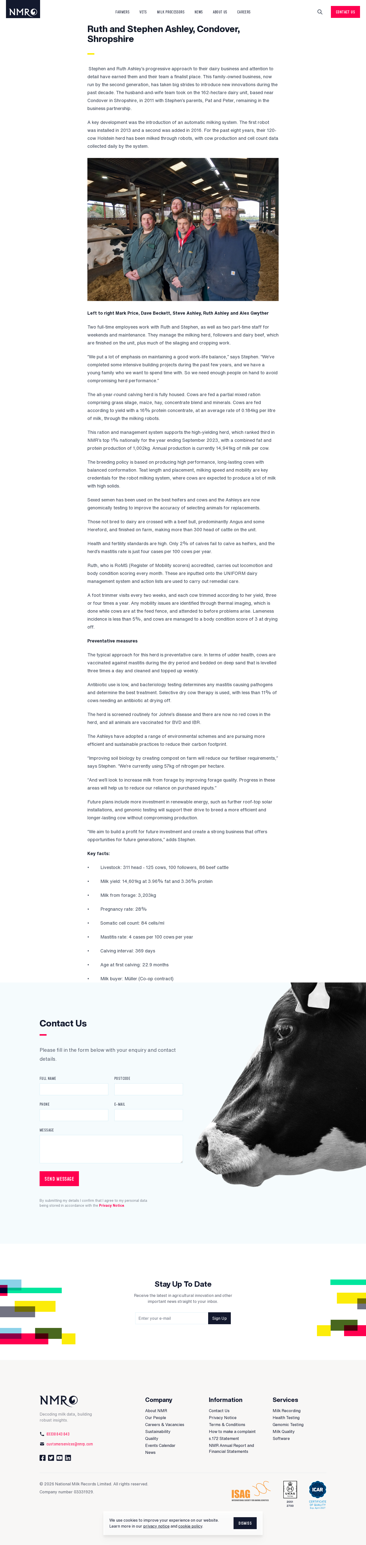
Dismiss (245, 1523)
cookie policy (190, 1526)
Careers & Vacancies (164, 1425)
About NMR (156, 1411)
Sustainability (158, 1431)
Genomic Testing (288, 1425)
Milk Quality (284, 1431)
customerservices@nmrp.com (70, 1443)
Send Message (59, 1179)
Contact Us (345, 11)
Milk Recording (287, 1411)
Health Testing (286, 1418)
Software (281, 1438)
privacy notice (156, 1526)
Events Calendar (160, 1445)
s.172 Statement (224, 1438)
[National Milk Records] (28, 9)
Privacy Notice (111, 1205)
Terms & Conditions (227, 1425)
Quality (151, 1438)
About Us (220, 11)
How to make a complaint (232, 1431)
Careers (244, 11)
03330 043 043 (58, 1434)
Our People (155, 1418)
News (150, 1452)
